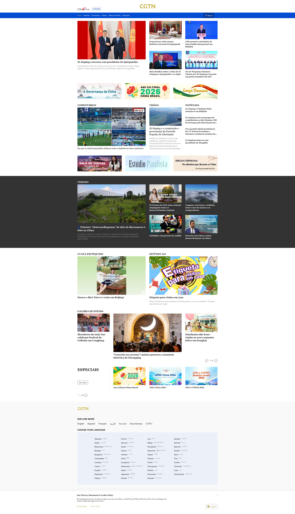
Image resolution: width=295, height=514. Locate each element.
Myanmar (157, 450)
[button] (206, 360)
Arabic (99, 443)
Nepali (153, 454)
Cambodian (100, 458)
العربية (113, 423)
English (80, 423)
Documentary (136, 423)
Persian (154, 458)
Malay (156, 443)
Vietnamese (183, 474)
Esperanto (102, 474)
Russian (154, 478)
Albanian (100, 439)
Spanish (180, 447)
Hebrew (127, 454)
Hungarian (128, 462)
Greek (127, 447)
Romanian (155, 474)
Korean (127, 478)
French (127, 439)
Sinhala (180, 443)
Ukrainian (182, 466)
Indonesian (131, 466)
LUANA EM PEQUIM (89, 254)
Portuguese (156, 466)
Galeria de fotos (89, 311)
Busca (210, 16)
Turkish (180, 462)
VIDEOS (82, 182)
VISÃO (153, 105)
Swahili (180, 450)
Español (91, 423)
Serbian (180, 439)
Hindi (125, 458)
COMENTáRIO (86, 105)
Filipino (100, 478)
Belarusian (103, 447)
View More (83, 383)
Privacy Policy (82, 506)
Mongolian (155, 447)
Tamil (178, 454)
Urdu (178, 470)
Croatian (101, 462)
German (127, 443)
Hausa (126, 450)
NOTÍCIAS (191, 105)
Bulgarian (102, 454)
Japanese (128, 474)
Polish (153, 462)
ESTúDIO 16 (156, 254)
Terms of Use (95, 506)
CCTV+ (149, 423)
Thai (177, 458)
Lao (151, 439)
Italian (126, 470)
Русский (122, 423)
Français (102, 423)
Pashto (153, 470)
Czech (99, 466)
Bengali (99, 450)
